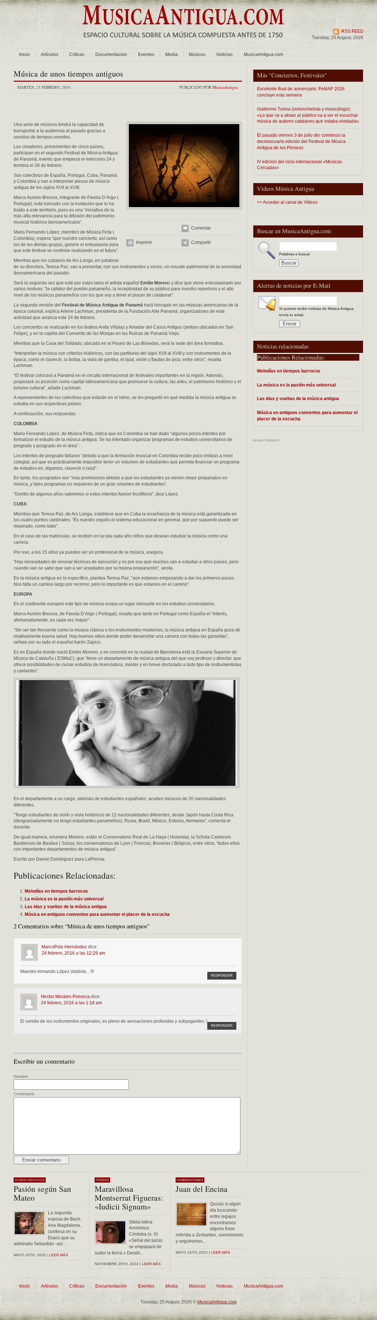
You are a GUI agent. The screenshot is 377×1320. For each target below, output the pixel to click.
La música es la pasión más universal (296, 384)
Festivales (312, 75)
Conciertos (284, 75)
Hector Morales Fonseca (65, 996)
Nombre (21, 1076)
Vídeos (102, 1180)
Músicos (197, 54)
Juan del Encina (202, 1188)
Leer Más (151, 1264)
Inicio (24, 54)
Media (171, 54)
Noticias (224, 54)
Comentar (201, 228)
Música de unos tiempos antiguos (68, 73)
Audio (21, 1180)
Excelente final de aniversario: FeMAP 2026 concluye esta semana (301, 91)
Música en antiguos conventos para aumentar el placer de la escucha (307, 415)
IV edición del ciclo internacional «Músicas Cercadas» (299, 164)
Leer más (58, 1255)
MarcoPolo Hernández (64, 946)
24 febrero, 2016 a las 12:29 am (73, 953)
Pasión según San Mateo (42, 1193)
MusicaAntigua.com (263, 54)
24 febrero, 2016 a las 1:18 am (71, 1002)
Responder (222, 975)
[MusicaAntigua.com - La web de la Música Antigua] (183, 42)
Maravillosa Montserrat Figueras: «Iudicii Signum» (129, 1197)
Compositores (190, 1180)
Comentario (24, 1094)
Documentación (111, 54)
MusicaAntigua (225, 87)
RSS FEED (352, 31)
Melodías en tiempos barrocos (288, 370)
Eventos (146, 54)
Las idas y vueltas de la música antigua (298, 398)
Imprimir (144, 242)
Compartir (201, 242)
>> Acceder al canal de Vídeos (287, 202)
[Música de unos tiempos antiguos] (184, 211)
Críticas (76, 54)
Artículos (49, 54)
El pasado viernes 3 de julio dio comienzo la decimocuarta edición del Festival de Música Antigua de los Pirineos (301, 141)
